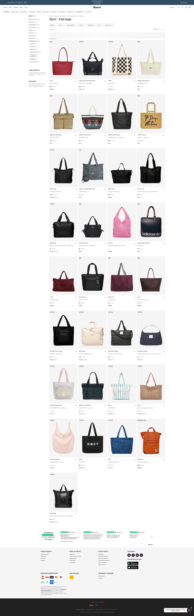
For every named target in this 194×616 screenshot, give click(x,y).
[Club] (182, 7)
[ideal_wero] (43, 577)
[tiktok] (141, 555)
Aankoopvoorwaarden (80, 609)
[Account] (178, 7)
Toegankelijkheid (90, 609)
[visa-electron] (43, 582)
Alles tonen (150, 544)
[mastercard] (56, 577)
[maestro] (61, 577)
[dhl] (71, 577)
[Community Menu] (92, 12)
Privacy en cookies (99, 609)
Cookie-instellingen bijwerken (110, 609)
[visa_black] (52, 577)
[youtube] (137, 555)
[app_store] (132, 567)
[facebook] (129, 555)
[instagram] (133, 555)
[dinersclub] (47, 582)
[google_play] (132, 563)
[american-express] (52, 582)
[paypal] (56, 582)
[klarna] (47, 577)
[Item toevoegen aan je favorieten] (76, 81)
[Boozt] (97, 7)
